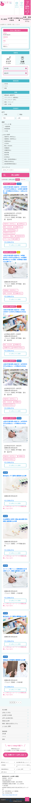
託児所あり (7, 157)
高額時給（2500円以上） (10, 139)
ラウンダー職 (7, 124)
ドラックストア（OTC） (10, 99)
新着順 (17, 179)
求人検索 (4, 709)
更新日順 (23, 179)
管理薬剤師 (7, 128)
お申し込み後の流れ (7, 718)
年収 (5, 114)
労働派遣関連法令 (5, 769)
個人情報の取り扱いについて (22, 762)
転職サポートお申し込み (16, 755)
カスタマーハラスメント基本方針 (23, 766)
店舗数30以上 (7, 150)
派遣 (5, 88)
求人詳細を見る (9, 242)
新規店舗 (6, 152)
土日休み (6, 143)
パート (6, 86)
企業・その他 (7, 104)
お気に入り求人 (6, 712)
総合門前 (6, 154)
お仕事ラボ (3, 24)
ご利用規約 (3, 765)
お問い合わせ (4, 772)
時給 (21, 114)
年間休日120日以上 (9, 161)
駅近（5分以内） (8, 145)
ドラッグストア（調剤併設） (11, 97)
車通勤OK (6, 148)
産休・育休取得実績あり (10, 159)
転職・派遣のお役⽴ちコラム (10, 723)
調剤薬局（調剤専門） (10, 95)
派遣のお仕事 (5, 721)
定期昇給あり (7, 141)
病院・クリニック (8, 102)
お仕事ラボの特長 (7, 715)
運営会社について (5, 762)
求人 (14, 24)
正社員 (6, 83)
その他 (6, 131)
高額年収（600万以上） (10, 136)
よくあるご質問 (6, 726)
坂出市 (6, 73)
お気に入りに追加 (15, 245)
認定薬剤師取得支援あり (10, 163)
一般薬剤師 (7, 126)
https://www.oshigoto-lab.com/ (9, 795)
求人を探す (15, 175)
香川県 (9, 24)
